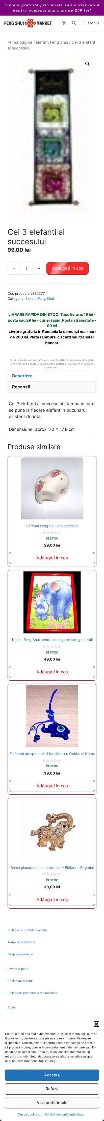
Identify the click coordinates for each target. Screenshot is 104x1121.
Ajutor (12, 1007)
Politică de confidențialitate (64, 1114)
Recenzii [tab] (21, 386)
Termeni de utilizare (21, 942)
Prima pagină (20, 42)
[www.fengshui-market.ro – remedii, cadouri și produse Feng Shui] (28, 23)
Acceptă (52, 1075)
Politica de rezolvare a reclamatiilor (32, 993)
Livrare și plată (18, 969)
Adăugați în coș (67, 268)
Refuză (52, 1088)
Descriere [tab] (22, 375)
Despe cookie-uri (30, 1114)
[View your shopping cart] (64, 23)
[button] (96, 1024)
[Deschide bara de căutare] (74, 23)
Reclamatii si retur (20, 981)
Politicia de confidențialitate (27, 930)
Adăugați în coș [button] (52, 557)
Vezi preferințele (52, 1102)
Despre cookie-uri (20, 954)
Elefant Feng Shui (52, 42)
